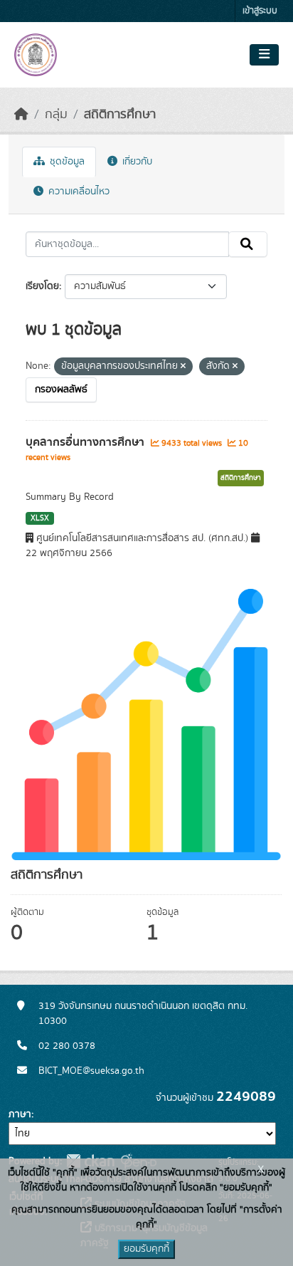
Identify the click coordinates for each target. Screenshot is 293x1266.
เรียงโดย (42, 286)
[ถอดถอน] (183, 366)
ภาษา (20, 1114)
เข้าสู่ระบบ (260, 11)
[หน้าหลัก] (21, 114)
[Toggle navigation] (264, 55)
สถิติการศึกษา (120, 114)
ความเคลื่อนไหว (78, 191)
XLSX (40, 518)
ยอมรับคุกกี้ (146, 1249)
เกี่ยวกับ (135, 162)
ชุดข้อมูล (66, 162)
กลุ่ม (56, 114)
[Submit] (247, 244)
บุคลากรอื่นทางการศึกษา (86, 442)
